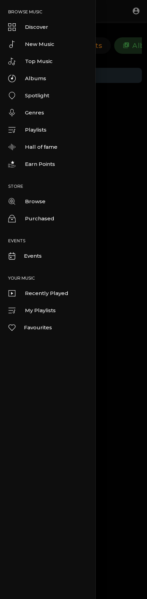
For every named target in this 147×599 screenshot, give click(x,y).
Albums (35, 78)
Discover (36, 27)
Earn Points (40, 164)
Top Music (39, 61)
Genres (34, 112)
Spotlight (37, 95)
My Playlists (40, 310)
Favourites (38, 327)
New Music (39, 44)
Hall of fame (41, 147)
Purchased (39, 218)
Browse (35, 201)
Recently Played (46, 293)
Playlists (35, 129)
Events (33, 256)
